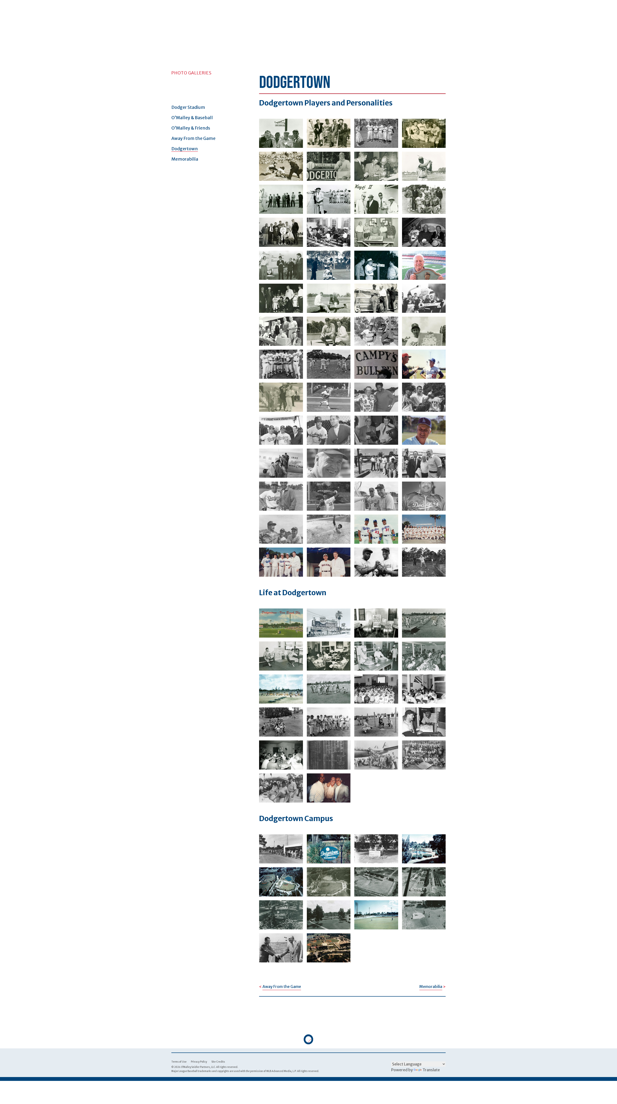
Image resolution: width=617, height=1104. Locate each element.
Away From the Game (193, 138)
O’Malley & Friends (190, 128)
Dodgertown (184, 148)
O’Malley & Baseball (192, 117)
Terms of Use (179, 1061)
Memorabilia (184, 159)
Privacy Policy (199, 1061)
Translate (431, 1069)
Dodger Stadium (188, 107)
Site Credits (218, 1061)
